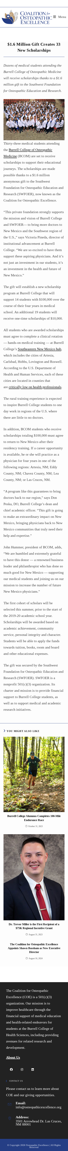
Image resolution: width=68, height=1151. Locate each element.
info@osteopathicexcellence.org (38, 1107)
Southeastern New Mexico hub (39, 349)
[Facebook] (11, 1069)
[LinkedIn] (32, 1069)
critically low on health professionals (35, 387)
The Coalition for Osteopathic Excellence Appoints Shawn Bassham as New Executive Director (34, 948)
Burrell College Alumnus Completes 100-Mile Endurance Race (34, 818)
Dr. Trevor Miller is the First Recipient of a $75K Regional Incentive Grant (34, 926)
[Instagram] (22, 1069)
